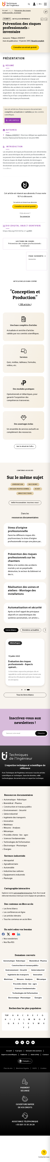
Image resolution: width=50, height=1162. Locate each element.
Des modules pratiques (23, 389)
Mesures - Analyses (12, 828)
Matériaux (8, 825)
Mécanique (8, 831)
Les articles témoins (12, 916)
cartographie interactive (22, 893)
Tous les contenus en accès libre (18, 919)
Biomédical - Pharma (13, 803)
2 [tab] (25, 689)
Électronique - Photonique (15, 846)
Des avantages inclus (23, 424)
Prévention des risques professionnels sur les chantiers (22, 558)
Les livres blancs (11, 909)
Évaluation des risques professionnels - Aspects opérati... (20, 664)
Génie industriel (11, 814)
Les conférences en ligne (14, 912)
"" (25, 294)
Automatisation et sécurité (25, 607)
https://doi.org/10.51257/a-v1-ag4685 (17, 231)
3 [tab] (28, 689)
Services (23, 357)
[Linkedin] (18, 934)
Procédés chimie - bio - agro (16, 835)
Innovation (8, 821)
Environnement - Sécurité (15, 810)
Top (6, 1015)
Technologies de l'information (17, 842)
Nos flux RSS (9, 942)
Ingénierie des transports (15, 818)
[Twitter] (8, 934)
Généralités (36, 257)
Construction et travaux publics (18, 807)
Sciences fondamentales (14, 839)
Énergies (7, 849)
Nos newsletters (11, 939)
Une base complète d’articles (23, 325)
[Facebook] (3, 934)
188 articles (25, 304)
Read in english (38, 41)
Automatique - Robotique (15, 800)
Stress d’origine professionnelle (18, 529)
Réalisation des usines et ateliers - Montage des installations (23, 590)
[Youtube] (13, 934)
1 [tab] (21, 689)
